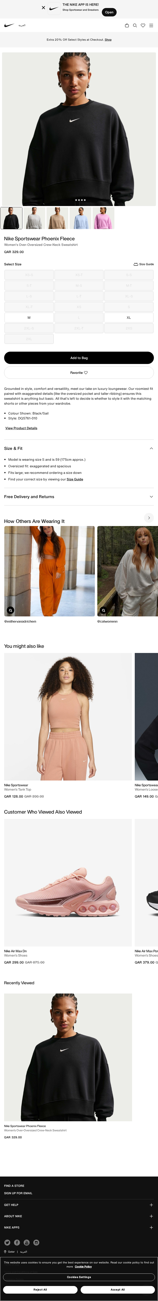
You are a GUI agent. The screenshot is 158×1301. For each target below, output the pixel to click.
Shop (108, 39)
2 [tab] (76, 200)
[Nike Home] (9, 25)
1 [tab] (73, 200)
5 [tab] (85, 200)
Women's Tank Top (17, 789)
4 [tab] (82, 200)
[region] (79, 1279)
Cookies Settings (79, 1277)
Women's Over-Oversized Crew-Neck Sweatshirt (35, 1130)
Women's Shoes (15, 955)
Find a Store (14, 1186)
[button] (9, 1252)
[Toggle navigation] (151, 25)
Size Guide (75, 479)
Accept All (118, 1290)
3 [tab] (79, 200)
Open (109, 12)
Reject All (40, 1290)
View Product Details (21, 428)
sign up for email (18, 1193)
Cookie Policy (83, 1267)
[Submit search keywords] (134, 25)
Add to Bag (79, 357)
